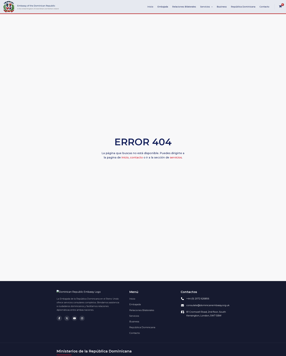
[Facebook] (59, 318)
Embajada (162, 6)
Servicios (205, 6)
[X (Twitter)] (67, 318)
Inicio (150, 6)
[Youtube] (74, 318)
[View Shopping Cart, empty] (280, 6)
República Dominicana (243, 6)
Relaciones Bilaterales (184, 6)
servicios (176, 157)
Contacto (264, 6)
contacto (136, 157)
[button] (211, 6)
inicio (125, 157)
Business (222, 6)
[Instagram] (82, 318)
